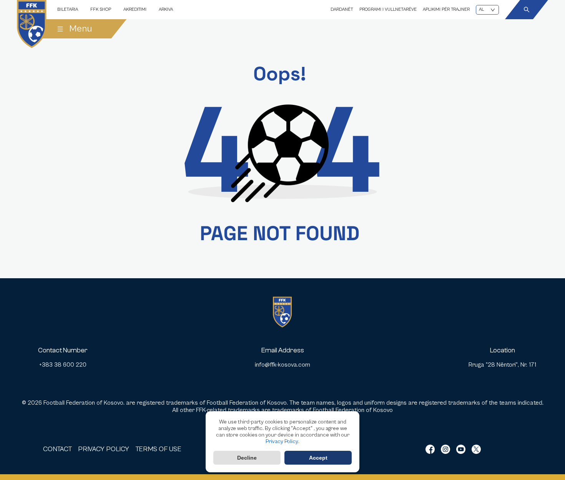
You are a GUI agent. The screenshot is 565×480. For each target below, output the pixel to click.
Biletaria (67, 9)
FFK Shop (100, 9)
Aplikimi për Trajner (446, 9)
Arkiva (166, 9)
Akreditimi (134, 9)
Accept (318, 458)
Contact (57, 449)
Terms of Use (158, 449)
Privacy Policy (282, 441)
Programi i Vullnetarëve (388, 9)
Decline (247, 458)
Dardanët (342, 9)
